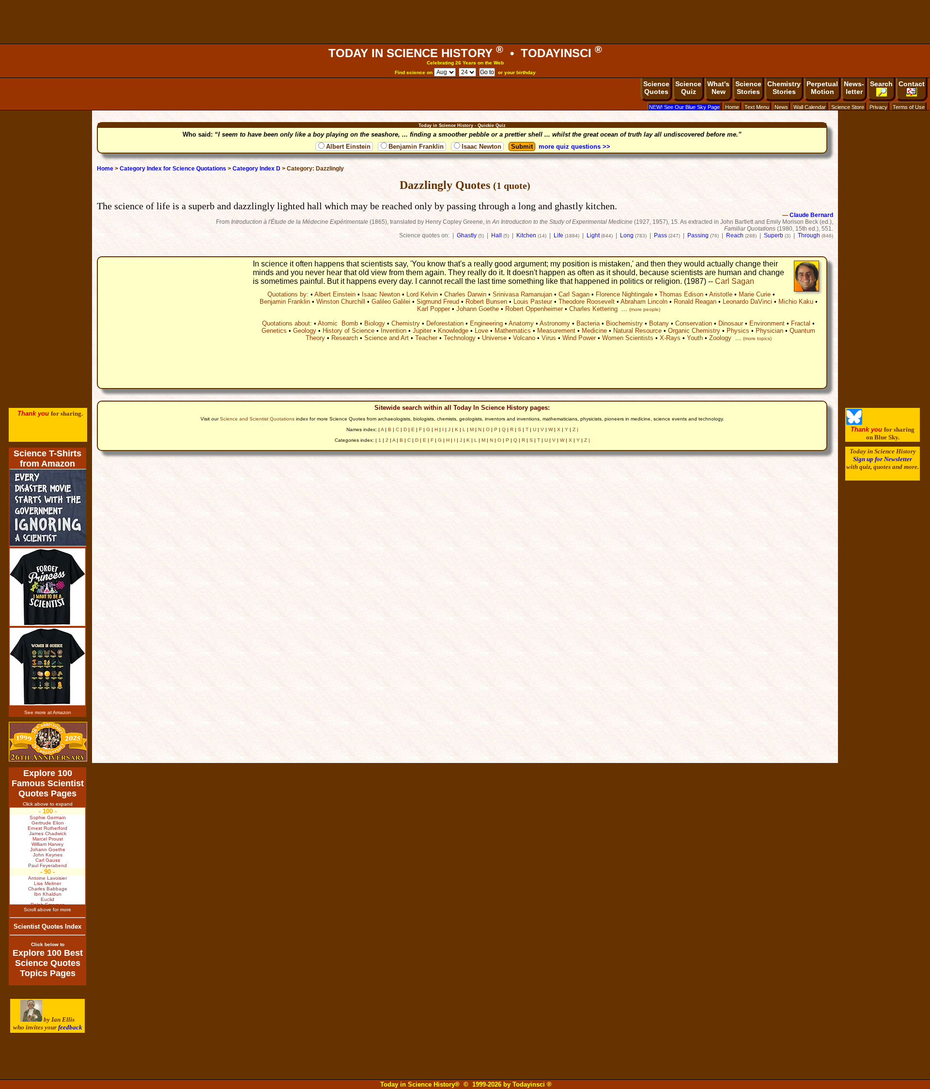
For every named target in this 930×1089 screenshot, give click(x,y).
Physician (769, 330)
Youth (695, 338)
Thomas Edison (681, 294)
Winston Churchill (340, 301)
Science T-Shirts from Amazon (47, 458)
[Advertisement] (465, 22)
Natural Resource (637, 330)
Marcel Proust (47, 838)
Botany (659, 323)
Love (481, 330)
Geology (304, 330)
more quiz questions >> (574, 146)
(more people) (644, 309)
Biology (374, 323)
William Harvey (47, 844)
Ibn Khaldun (48, 894)
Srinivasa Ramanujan (522, 294)
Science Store (847, 107)
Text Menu (756, 107)
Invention (393, 330)
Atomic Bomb (338, 323)
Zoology (720, 338)
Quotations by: (288, 294)
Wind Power (579, 338)
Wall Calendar (809, 107)
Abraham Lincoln (643, 301)
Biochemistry (624, 323)
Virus (549, 338)
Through (809, 235)
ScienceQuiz (688, 87)
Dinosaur (730, 323)
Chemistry (405, 323)
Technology (460, 338)
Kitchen (526, 235)
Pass (660, 235)
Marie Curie (755, 294)
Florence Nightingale (624, 294)
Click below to (47, 944)
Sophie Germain (48, 817)
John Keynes (47, 854)
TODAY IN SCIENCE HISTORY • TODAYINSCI (465, 53)
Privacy (878, 107)
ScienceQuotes (656, 87)
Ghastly (467, 235)
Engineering (486, 323)
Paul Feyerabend (47, 865)
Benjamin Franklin (416, 146)
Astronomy (555, 323)
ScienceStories (748, 87)
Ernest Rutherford (47, 828)
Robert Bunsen (486, 301)
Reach (735, 235)
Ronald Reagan (695, 301)
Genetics (274, 330)
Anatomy (521, 323)
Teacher (426, 338)
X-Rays (670, 338)
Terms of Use (909, 107)
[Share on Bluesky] (854, 422)
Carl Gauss (47, 860)
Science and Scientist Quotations (257, 418)
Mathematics (513, 330)
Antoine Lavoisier (47, 878)
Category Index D (256, 168)
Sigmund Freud (438, 301)
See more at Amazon (47, 712)
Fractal (800, 323)
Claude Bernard (811, 215)
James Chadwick (47, 833)
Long (627, 235)
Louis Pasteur (532, 301)
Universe (494, 338)
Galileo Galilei (391, 301)
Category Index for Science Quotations (173, 168)
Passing (698, 235)
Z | (575, 429)
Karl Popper (433, 308)
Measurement (556, 330)
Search (881, 84)
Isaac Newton (481, 146)
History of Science (348, 330)
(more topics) (757, 338)
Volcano (524, 338)
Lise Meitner (47, 883)
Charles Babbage (47, 888)
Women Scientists (627, 338)
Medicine (594, 330)
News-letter (854, 87)
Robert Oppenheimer (534, 308)
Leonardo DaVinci (747, 301)
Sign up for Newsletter (882, 459)
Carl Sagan (734, 281)
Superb (773, 235)
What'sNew (718, 87)
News (781, 107)
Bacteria (588, 323)
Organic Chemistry (694, 330)
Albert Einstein (348, 146)
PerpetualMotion (822, 87)
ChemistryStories (784, 87)
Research (344, 338)
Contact (912, 84)
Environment (767, 323)
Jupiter (422, 330)
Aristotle (720, 294)
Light (593, 235)
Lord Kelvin (422, 294)
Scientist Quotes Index (47, 926)
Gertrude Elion (47, 822)
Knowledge (453, 330)
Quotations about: (287, 323)
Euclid (47, 899)
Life (558, 235)
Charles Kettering (593, 308)
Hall (496, 235)
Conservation (693, 323)
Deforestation (445, 323)
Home (732, 107)
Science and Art (386, 338)
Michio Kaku (795, 301)
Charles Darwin (465, 294)
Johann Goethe (477, 308)
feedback (70, 1027)
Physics (738, 330)
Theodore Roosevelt (586, 301)
